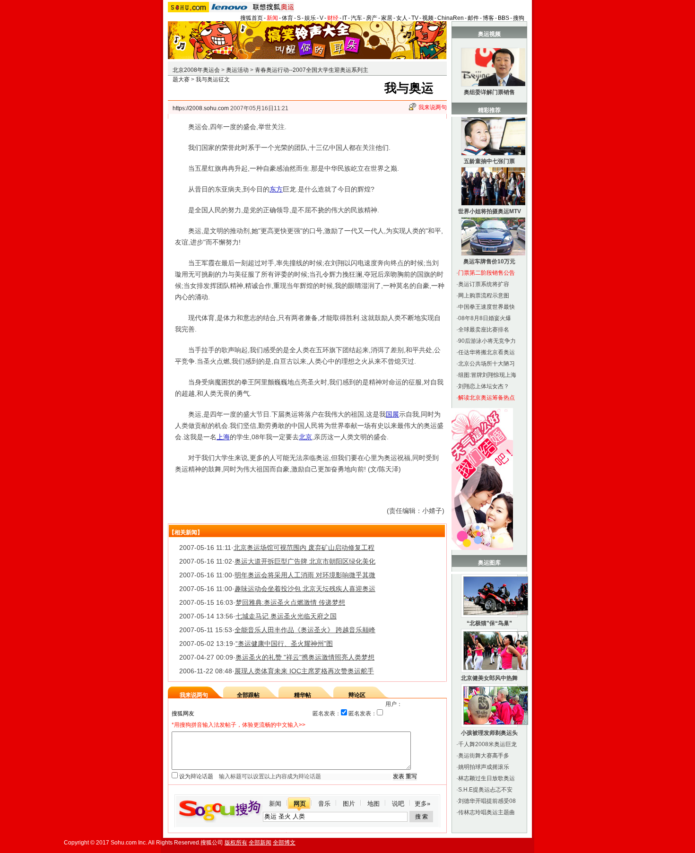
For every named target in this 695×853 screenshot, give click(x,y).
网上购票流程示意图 (483, 295)
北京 (305, 437)
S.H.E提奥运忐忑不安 (485, 789)
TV (414, 18)
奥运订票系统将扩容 (483, 284)
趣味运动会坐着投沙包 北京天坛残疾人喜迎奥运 (305, 588)
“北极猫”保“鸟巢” (489, 623)
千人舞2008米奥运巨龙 (487, 744)
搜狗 (518, 18)
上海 (223, 437)
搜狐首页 (251, 18)
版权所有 (236, 842)
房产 (371, 18)
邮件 (473, 18)
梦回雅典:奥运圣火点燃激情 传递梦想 (290, 602)
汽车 (356, 18)
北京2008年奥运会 (196, 70)
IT (344, 18)
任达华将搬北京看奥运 (486, 352)
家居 (386, 18)
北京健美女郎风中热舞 (489, 678)
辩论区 (356, 695)
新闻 (272, 18)
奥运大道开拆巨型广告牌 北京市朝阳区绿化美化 (305, 561)
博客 (488, 18)
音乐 (324, 803)
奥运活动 (237, 70)
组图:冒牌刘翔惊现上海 (487, 375)
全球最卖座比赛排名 (483, 329)
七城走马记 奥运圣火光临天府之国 (286, 616)
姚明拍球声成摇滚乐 (483, 767)
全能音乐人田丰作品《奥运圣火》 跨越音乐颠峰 (305, 630)
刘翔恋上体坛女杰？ (483, 386)
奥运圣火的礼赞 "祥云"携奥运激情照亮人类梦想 (304, 657)
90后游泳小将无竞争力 (487, 341)
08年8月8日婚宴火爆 (484, 318)
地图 (373, 803)
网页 (300, 803)
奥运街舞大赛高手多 (483, 755)
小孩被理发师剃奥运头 (489, 733)
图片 (349, 803)
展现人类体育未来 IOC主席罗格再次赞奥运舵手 (304, 671)
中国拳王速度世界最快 (486, 307)
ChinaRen (450, 18)
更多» (422, 803)
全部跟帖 (248, 695)
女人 (402, 18)
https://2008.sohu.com (201, 108)
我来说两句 (432, 107)
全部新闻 (260, 842)
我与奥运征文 (213, 79)
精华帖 (302, 695)
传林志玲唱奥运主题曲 (486, 812)
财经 (333, 18)
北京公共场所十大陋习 (486, 363)
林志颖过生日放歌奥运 (486, 778)
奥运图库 (489, 562)
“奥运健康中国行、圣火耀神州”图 (284, 643)
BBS (503, 18)
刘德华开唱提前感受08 (487, 801)
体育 (287, 18)
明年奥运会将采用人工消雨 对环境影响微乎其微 (305, 575)
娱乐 (310, 18)
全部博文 (284, 842)
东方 (276, 189)
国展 (392, 414)
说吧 (398, 803)
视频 (428, 18)
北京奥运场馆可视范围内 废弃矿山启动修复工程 (304, 547)
